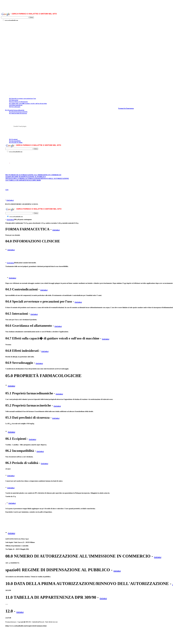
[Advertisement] (49, 5)
